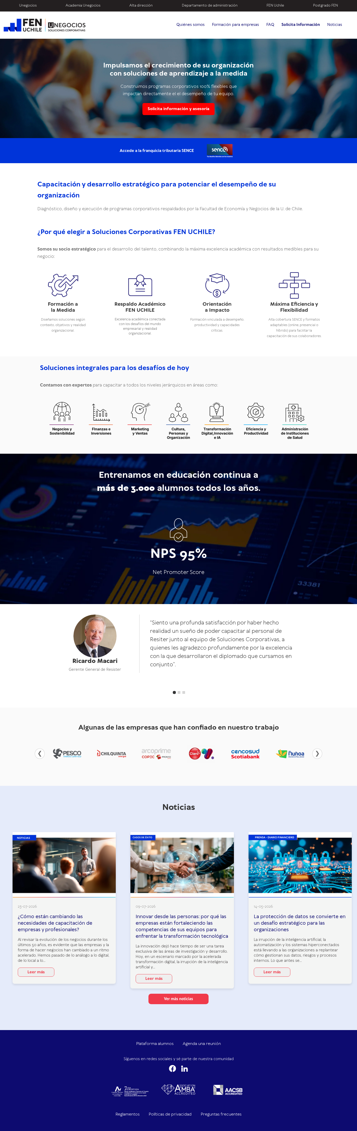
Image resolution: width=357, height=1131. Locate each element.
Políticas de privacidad (170, 1114)
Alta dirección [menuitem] (141, 5)
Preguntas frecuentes (221, 1114)
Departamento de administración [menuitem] (210, 5)
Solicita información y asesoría (178, 109)
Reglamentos (128, 1114)
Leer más (36, 972)
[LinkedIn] (184, 1068)
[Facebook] (172, 1068)
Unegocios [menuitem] (28, 5)
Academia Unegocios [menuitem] (83, 5)
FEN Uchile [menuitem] (275, 5)
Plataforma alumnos (155, 1044)
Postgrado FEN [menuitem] (325, 5)
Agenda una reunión (202, 1044)
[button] (174, 692)
